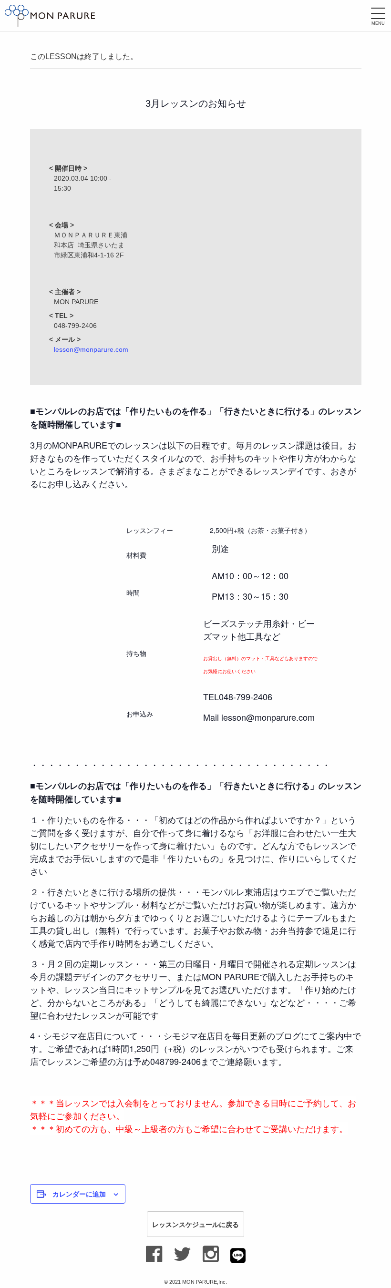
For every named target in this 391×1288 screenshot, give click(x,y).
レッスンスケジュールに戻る (195, 1224)
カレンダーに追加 (79, 1193)
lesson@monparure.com (91, 349)
